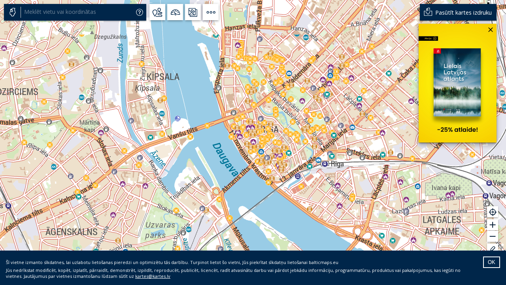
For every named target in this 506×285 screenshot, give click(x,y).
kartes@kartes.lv (152, 276)
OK (491, 262)
